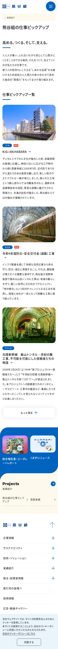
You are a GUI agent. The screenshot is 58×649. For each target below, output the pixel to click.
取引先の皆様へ (12, 588)
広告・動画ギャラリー (15, 608)
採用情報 (8, 598)
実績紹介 (11, 17)
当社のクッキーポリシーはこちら (18, 633)
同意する (29, 642)
